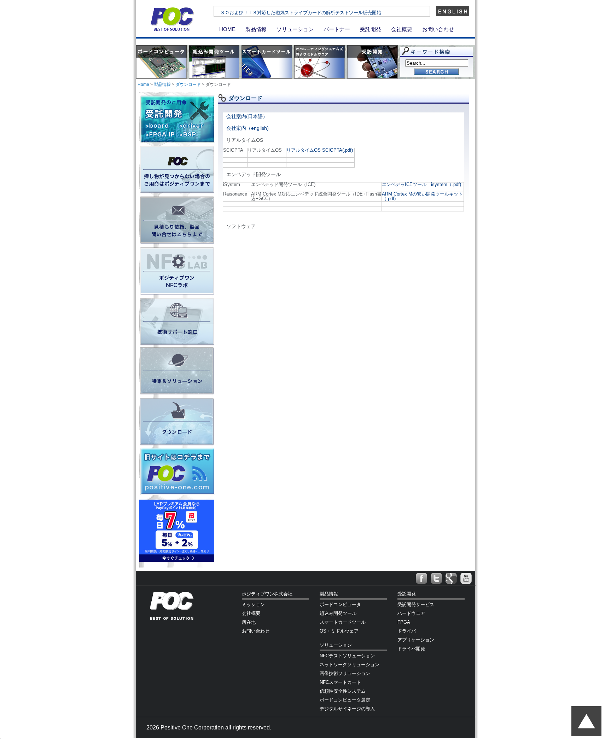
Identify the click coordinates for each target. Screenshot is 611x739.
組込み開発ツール (338, 613)
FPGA (403, 622)
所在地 (249, 622)
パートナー (337, 29)
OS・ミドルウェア (339, 631)
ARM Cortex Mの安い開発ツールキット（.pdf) (422, 196)
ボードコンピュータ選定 (345, 700)
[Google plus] (451, 578)
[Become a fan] (421, 578)
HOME (227, 29)
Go (436, 72)
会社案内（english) (247, 128)
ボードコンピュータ (340, 604)
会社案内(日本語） (247, 116)
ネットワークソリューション (349, 664)
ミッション (253, 604)
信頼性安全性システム (343, 691)
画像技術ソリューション (345, 673)
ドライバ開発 (411, 648)
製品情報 (256, 29)
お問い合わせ (438, 29)
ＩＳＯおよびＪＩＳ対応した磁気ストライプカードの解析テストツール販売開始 (298, 12)
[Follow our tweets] (436, 578)
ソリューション (295, 29)
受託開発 (370, 29)
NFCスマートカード (340, 682)
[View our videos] (466, 578)
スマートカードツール (343, 622)
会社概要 (401, 29)
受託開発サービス (415, 604)
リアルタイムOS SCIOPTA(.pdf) (319, 150)
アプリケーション (415, 639)
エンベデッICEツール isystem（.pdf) (421, 184)
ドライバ (406, 631)
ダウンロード (188, 84)
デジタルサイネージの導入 (347, 708)
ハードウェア (411, 613)
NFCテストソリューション (347, 655)
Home (143, 84)
